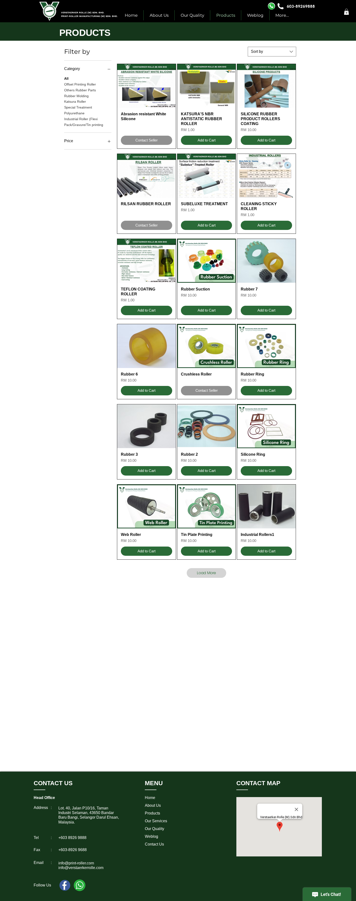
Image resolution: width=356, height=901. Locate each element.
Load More (206, 573)
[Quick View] (146, 86)
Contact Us (154, 844)
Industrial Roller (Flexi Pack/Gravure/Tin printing (83, 122)
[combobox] (272, 51)
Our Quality (154, 829)
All (66, 78)
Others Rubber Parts (80, 90)
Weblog (151, 836)
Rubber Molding (76, 96)
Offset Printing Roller (80, 84)
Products (152, 813)
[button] (346, 12)
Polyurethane (74, 113)
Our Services (156, 821)
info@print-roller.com (76, 863)
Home (150, 798)
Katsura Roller (75, 101)
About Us (153, 805)
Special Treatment (78, 107)
